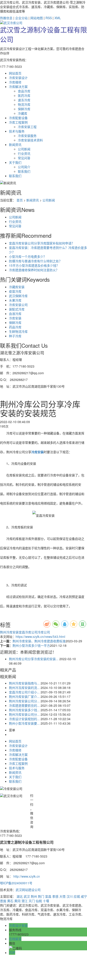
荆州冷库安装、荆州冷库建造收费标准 (39, 641)
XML (57, 18)
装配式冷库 (17, 309)
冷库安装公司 (18, 304)
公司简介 (24, 167)
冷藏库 (22, 113)
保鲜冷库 (24, 109)
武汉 (27, 896)
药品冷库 (15, 327)
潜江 (24, 901)
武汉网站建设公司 (28, 889)
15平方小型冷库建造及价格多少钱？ (34, 265)
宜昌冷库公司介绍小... (24, 692)
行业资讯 (24, 153)
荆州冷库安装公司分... (24, 701)
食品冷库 (24, 91)
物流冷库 (24, 104)
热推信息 (6, 18)
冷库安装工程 (27, 126)
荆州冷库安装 (9, 632)
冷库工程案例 (18, 763)
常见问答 (24, 158)
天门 (32, 901)
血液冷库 (15, 313)
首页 (20, 200)
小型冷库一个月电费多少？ (27, 256)
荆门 (41, 896)
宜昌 (48, 896)
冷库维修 (15, 750)
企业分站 (21, 18)
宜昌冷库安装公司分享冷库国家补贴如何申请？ (42, 243)
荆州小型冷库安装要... (24, 723)
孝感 (55, 896)
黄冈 (17, 901)
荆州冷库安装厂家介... (24, 696)
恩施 (3, 901)
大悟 (62, 896)
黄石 (10, 901)
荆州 (34, 896)
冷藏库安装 (17, 287)
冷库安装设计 (18, 745)
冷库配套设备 (18, 759)
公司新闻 (24, 149)
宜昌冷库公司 (28, 632)
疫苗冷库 (15, 291)
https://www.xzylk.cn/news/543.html (40, 636)
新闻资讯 (32, 200)
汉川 (69, 896)
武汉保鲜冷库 (18, 296)
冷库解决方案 (18, 754)
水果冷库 (15, 300)
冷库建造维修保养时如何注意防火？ (34, 270)
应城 (77, 896)
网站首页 (15, 741)
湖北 (20, 896)
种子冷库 (15, 336)
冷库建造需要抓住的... (24, 705)
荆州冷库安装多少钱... (24, 710)
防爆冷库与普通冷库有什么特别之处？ (35, 261)
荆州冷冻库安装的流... (24, 687)
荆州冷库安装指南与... (24, 683)
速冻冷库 (24, 100)
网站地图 (36, 18)
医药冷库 (24, 95)
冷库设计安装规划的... (24, 719)
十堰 (46, 901)
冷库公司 (43, 632)
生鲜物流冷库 (18, 331)
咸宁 (84, 896)
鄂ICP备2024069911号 (16, 883)
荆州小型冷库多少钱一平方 (31, 645)
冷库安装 (15, 318)
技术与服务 (17, 768)
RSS (49, 18)
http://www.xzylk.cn (26, 876)
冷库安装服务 (27, 135)
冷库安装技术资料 (30, 140)
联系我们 (24, 171)
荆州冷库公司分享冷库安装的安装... (33, 659)
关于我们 (15, 777)
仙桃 (39, 901)
